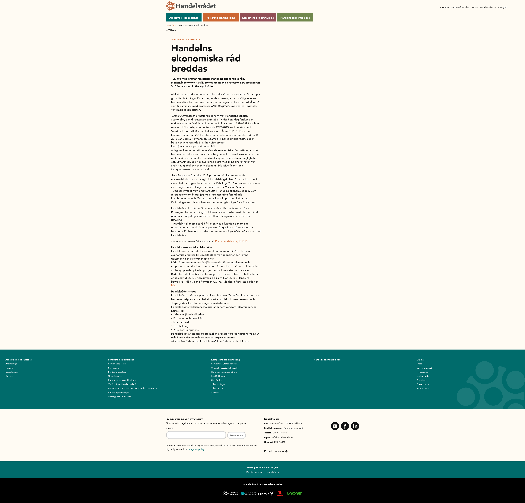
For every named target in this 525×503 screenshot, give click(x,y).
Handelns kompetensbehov (224, 372)
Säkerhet (9, 368)
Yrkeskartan (217, 388)
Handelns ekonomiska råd (295, 17)
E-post (169, 428)
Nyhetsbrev (422, 372)
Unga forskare (115, 376)
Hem (168, 25)
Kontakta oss (423, 388)
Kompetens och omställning (258, 17)
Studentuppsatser (117, 372)
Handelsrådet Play (460, 7)
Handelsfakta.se (488, 7)
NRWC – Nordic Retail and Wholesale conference (132, 388)
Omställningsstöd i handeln (224, 368)
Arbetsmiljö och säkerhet (183, 17)
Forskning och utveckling (220, 17)
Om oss (474, 7)
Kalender (444, 7)
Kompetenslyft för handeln (224, 363)
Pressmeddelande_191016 (231, 241)
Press (174, 25)
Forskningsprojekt (117, 363)
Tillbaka (172, 30)
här (173, 285)
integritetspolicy (196, 449)
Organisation (423, 384)
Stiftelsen (421, 380)
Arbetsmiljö (11, 363)
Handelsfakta (272, 472)
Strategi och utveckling (119, 396)
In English (502, 7)
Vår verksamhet (424, 368)
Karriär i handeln (219, 376)
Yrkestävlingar (218, 384)
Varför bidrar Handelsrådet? (122, 384)
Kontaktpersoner (274, 451)
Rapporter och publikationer (122, 380)
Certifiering (216, 380)
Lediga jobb (423, 376)
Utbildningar (11, 372)
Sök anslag (113, 368)
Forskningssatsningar (118, 392)
